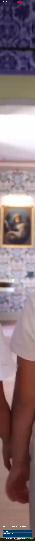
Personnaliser (18, 539)
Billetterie (20, 1)
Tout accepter (31, 538)
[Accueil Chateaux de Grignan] (5, 2)
